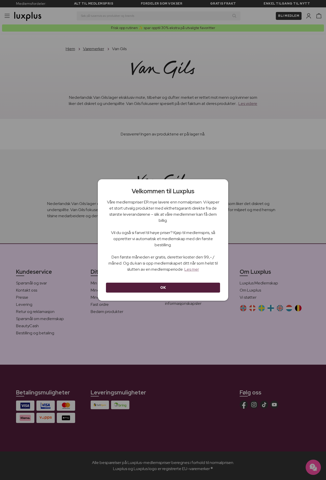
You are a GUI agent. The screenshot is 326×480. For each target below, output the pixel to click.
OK (163, 287)
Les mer (191, 269)
